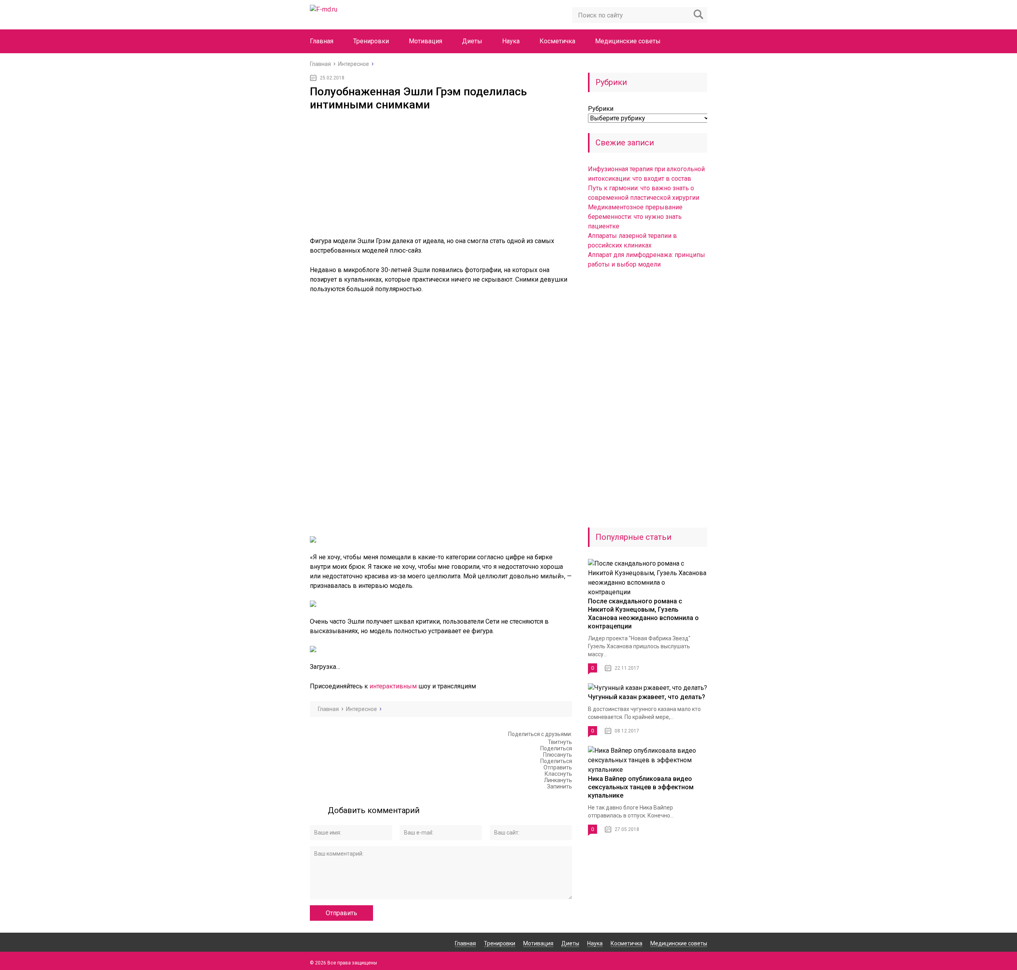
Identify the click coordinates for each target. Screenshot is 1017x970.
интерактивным (393, 686)
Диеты (472, 41)
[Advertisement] (441, 170)
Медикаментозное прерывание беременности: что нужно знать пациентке (635, 216)
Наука (511, 41)
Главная (321, 41)
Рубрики (600, 108)
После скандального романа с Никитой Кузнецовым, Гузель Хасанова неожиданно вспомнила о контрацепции (643, 613)
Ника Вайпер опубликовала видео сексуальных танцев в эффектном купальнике (641, 787)
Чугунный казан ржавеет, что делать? (646, 697)
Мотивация (425, 41)
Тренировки (371, 41)
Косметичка (557, 41)
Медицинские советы (628, 41)
